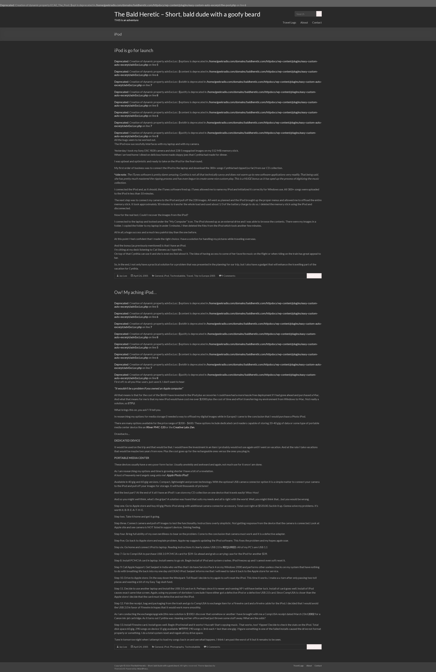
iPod (166, 275)
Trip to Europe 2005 (204, 275)
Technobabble (177, 275)
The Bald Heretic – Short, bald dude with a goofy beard (187, 14)
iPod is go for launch (133, 50)
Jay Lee (123, 275)
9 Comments (228, 275)
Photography (177, 646)
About (304, 22)
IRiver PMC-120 (156, 427)
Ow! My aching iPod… (135, 292)
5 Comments (213, 646)
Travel (189, 275)
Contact (317, 22)
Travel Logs (289, 22)
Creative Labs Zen (183, 427)
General (159, 275)
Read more (314, 275)
